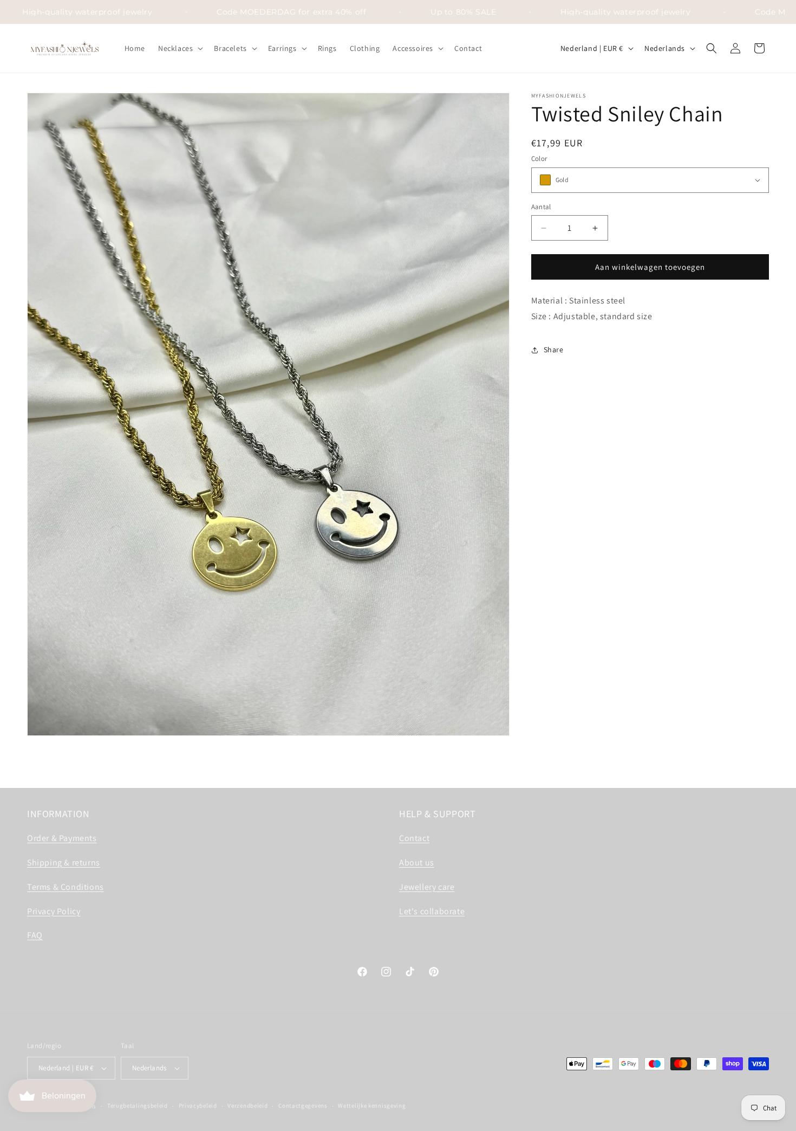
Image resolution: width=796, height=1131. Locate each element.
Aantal (541, 206)
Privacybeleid (198, 1105)
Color (539, 158)
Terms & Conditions (65, 887)
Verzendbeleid (247, 1105)
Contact (414, 838)
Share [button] (554, 349)
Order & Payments (62, 838)
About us (416, 862)
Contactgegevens (303, 1105)
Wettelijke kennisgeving (372, 1105)
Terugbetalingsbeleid (137, 1105)
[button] (179, 48)
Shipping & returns (63, 862)
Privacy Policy (53, 911)
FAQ (35, 935)
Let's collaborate (432, 911)
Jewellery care (426, 887)
